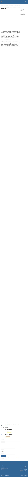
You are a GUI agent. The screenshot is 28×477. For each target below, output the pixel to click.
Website (3, 453)
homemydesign (3, 9)
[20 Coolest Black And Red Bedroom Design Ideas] (3, 434)
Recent (22, 10)
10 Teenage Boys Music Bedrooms (8, 430)
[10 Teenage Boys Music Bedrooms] (3, 429)
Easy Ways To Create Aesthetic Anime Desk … (25, 471)
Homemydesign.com (3, 465)
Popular (22, 9)
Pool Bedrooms (8, 425)
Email (2, 451)
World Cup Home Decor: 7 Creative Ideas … (25, 466)
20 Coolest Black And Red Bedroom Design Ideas (8, 435)
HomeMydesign (3, 475)
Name (2, 449)
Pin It (7, 422)
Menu (11, 1)
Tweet (2, 422)
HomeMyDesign (25, 475)
